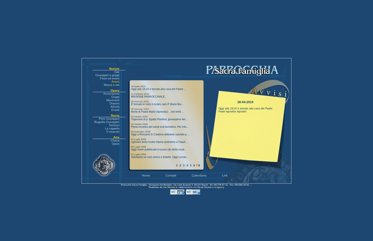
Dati (116, 72)
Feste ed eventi (109, 78)
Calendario (199, 175)
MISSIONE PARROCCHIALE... (149, 96)
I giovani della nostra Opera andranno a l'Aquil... (159, 141)
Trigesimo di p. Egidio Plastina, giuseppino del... (159, 119)
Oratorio (114, 103)
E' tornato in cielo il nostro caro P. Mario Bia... (157, 104)
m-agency (219, 187)
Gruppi (115, 97)
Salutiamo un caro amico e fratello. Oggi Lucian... (159, 157)
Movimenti (112, 100)
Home (146, 175)
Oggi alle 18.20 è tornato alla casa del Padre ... (158, 89)
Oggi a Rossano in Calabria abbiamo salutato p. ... (160, 134)
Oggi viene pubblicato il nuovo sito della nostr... (158, 149)
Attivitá (115, 106)
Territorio (114, 125)
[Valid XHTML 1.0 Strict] (178, 194)
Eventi (115, 110)
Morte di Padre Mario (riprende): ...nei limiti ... (157, 111)
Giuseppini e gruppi (107, 75)
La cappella (112, 128)
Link (225, 175)
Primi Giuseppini (109, 118)
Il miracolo (112, 131)
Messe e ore (111, 85)
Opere (115, 143)
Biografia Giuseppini (106, 122)
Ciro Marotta (169, 187)
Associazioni (111, 93)
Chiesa (115, 140)
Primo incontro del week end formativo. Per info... (159, 126)
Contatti (171, 175)
